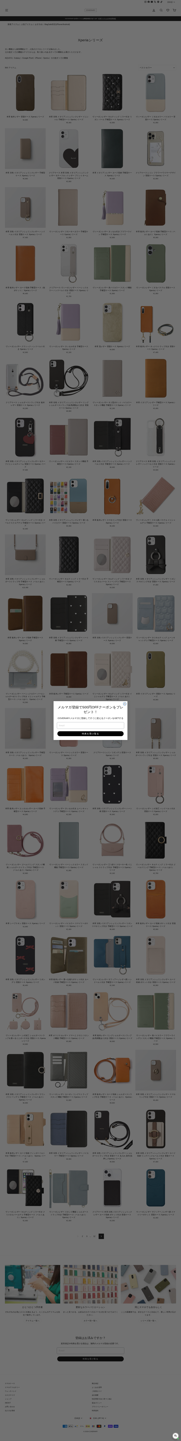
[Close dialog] (124, 703)
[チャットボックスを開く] (175, 1435)
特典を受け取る (90, 733)
